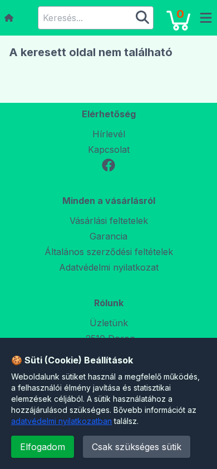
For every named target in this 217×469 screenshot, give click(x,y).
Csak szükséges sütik (136, 446)
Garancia (108, 236)
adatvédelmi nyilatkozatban (61, 421)
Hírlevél (108, 133)
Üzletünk (109, 322)
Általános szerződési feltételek (109, 251)
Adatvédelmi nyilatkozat (109, 267)
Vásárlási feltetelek (109, 220)
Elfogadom (42, 446)
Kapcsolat (109, 149)
